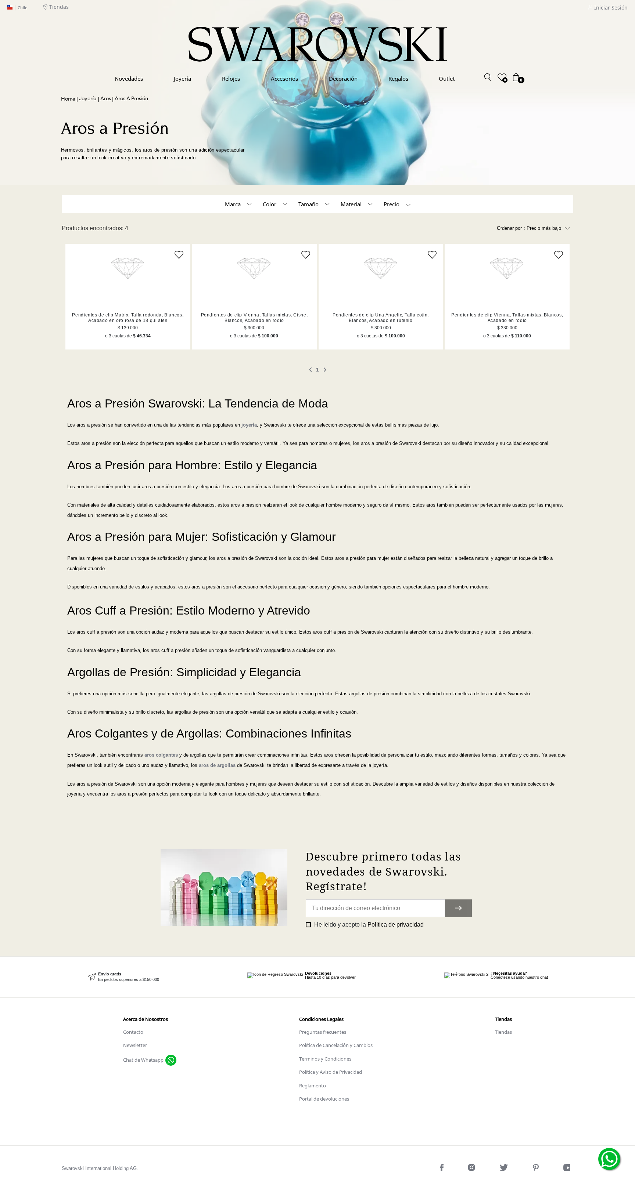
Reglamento (312, 1085)
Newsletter (135, 1045)
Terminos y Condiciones (325, 1058)
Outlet (447, 78)
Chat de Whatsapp (143, 1060)
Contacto (133, 1032)
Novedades (129, 78)
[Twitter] (504, 1169)
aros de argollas (217, 765)
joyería (249, 425)
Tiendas (59, 7)
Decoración (343, 78)
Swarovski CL (68, 99)
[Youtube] (568, 1169)
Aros (105, 98)
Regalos (398, 78)
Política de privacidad (395, 924)
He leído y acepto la (368, 924)
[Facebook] (442, 1169)
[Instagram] (472, 1169)
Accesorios (284, 78)
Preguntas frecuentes (322, 1032)
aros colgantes (161, 755)
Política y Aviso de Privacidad (330, 1072)
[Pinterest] (536, 1169)
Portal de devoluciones (324, 1098)
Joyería (182, 78)
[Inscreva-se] (458, 908)
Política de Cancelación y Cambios (336, 1045)
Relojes (231, 78)
